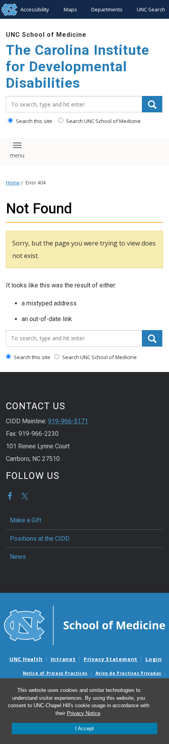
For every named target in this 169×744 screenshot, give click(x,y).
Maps (70, 9)
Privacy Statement (111, 659)
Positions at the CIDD (40, 538)
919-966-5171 (68, 421)
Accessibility (34, 9)
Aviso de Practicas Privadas (129, 673)
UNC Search (151, 9)
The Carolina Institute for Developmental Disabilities (77, 66)
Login (153, 659)
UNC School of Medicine (46, 34)
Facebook (10, 496)
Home (13, 183)
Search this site (33, 121)
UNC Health (26, 659)
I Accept (84, 728)
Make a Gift (25, 520)
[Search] (152, 104)
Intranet (63, 659)
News (18, 556)
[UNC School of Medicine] (84, 624)
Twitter (25, 496)
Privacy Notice (83, 713)
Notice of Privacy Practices (55, 673)
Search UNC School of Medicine (103, 121)
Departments (107, 9)
